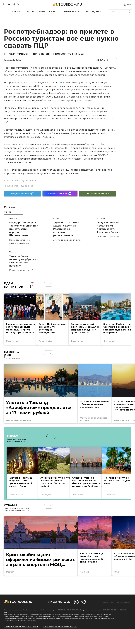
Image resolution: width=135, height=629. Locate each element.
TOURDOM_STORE (92, 12)
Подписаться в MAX (57, 193)
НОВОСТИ (16, 12)
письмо (63, 82)
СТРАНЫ (29, 12)
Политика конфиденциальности (21, 626)
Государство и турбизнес (18, 186)
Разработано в (117, 602)
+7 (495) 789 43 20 (58, 601)
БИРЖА (41, 12)
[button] (46, 284)
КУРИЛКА (54, 12)
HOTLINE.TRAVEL (71, 12)
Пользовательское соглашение (60, 626)
